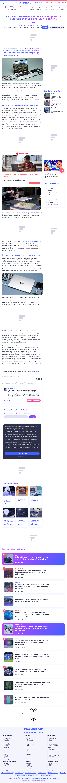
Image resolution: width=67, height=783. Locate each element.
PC (13, 13)
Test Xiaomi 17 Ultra (52, 772)
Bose (50, 750)
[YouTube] (35, 732)
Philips (28, 753)
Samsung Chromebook (54, 745)
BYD (5, 750)
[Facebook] (30, 732)
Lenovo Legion (29, 739)
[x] (4, 400)
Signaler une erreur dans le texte (10, 376)
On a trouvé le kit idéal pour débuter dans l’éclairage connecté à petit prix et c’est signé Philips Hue (31, 572)
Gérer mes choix (22, 456)
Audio (49, 747)
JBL (49, 753)
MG (5, 754)
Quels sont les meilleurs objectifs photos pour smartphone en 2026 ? (32, 699)
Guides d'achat (19, 696)
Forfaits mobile (51, 194)
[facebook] (13, 400)
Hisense (28, 749)
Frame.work (10, 379)
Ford (5, 753)
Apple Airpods (52, 749)
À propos (20, 778)
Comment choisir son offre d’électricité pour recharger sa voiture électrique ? (31, 600)
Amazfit (6, 763)
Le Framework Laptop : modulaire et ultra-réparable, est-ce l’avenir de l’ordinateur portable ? (22, 501)
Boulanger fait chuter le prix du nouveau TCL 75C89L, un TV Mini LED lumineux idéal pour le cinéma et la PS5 (32, 614)
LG (27, 750)
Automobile (7, 747)
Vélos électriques (52, 761)
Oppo (5, 741)
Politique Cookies (36, 778)
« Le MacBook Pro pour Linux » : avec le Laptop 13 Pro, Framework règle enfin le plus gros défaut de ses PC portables (22, 522)
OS (15, 383)
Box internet (51, 202)
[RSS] (32, 732)
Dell (49, 739)
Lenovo (50, 740)
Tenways (50, 769)
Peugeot (6, 755)
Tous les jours (9, 413)
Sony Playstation (30, 744)
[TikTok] (40, 732)
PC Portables (51, 735)
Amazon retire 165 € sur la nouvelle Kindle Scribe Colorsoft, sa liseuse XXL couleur (30, 670)
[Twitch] (37, 732)
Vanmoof (51, 770)
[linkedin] (10, 400)
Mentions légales (12, 778)
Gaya (50, 765)
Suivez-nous (45, 27)
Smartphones (7, 735)
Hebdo (19, 413)
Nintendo (28, 741)
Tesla (5, 757)
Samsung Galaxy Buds (54, 755)
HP (49, 743)
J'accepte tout (23, 453)
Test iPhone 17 (42, 772)
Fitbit (5, 765)
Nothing (50, 754)
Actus (36, 2)
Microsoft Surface (53, 744)
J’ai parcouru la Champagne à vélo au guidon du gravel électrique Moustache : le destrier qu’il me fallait (31, 628)
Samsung (28, 754)
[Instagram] (27, 732)
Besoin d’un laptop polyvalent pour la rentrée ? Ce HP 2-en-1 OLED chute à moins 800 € (57, 110)
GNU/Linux (7, 383)
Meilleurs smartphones (53, 192)
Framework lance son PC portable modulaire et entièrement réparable (34, 501)
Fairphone (8, 101)
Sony (27, 755)
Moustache (51, 766)
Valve (27, 745)
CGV (59, 778)
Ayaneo (28, 738)
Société (22, 383)
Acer (50, 737)
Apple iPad (28, 763)
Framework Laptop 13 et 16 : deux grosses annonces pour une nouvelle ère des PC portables (8, 522)
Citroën (6, 752)
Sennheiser (51, 756)
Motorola (6, 740)
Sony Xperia (7, 744)
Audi (5, 749)
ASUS (27, 737)
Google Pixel (7, 738)
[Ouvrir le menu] (3, 3)
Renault (6, 756)
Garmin (6, 766)
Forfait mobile (62, 2)
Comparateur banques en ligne (22, 775)
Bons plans (52, 2)
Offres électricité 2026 (53, 204)
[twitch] (7, 400)
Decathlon (51, 764)
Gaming (27, 735)
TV (26, 747)
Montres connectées (9, 761)
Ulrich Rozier (11, 388)
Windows (30, 383)
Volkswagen (7, 759)
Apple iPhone (7, 737)
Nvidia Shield (29, 743)
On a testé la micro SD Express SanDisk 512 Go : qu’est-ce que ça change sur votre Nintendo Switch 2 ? (32, 586)
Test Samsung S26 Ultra (46, 775)
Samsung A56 (51, 188)
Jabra (50, 752)
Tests (40, 2)
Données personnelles (49, 778)
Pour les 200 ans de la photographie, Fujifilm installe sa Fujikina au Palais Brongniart (8, 501)
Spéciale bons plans (31, 413)
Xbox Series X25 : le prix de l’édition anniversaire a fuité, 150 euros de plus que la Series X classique (33, 684)
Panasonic (28, 752)
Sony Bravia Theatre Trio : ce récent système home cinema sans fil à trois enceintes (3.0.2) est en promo (31, 642)
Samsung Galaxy (8, 743)
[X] (24, 732)
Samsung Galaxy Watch (9, 769)
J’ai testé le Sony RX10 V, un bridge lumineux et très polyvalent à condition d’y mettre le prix (32, 558)
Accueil (4, 13)
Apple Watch (7, 764)
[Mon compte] (12, 3)
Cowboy (50, 763)
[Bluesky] (43, 732)
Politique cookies (11, 450)
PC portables (18, 13)
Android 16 (62, 772)
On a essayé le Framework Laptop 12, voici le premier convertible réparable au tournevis (35, 522)
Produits (9, 13)
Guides (46, 2)
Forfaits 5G (50, 190)
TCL (27, 756)
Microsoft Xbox (29, 740)
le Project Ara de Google (28, 241)
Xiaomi (6, 745)
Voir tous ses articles (32, 400)
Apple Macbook (52, 738)
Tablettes (28, 761)
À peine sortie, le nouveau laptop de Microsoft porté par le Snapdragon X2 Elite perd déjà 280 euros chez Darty (56, 96)
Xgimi (27, 757)
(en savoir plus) (31, 441)
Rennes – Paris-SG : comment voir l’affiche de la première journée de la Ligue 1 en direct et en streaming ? (32, 656)
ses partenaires (14, 445)
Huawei (6, 739)
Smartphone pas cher (53, 197)
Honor (50, 741)
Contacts (27, 778)
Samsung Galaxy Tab (31, 768)
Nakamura (51, 768)
